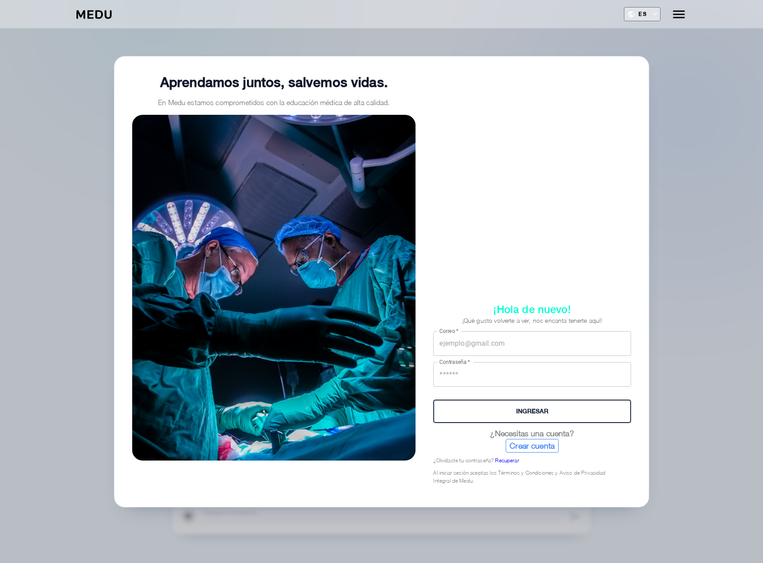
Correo (448, 331)
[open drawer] (679, 14)
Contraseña (454, 362)
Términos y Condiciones (526, 472)
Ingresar (532, 411)
